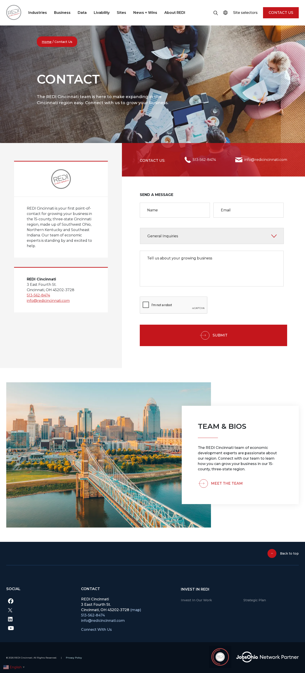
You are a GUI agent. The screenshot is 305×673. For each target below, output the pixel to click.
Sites (121, 13)
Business (62, 13)
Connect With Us (96, 629)
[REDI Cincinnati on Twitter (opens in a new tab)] (40, 610)
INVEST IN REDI (195, 589)
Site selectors (245, 13)
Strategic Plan (254, 600)
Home (47, 42)
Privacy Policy (74, 657)
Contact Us (281, 13)
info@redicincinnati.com (48, 301)
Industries (37, 13)
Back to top (289, 553)
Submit (220, 335)
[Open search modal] (215, 12)
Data (82, 13)
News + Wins (145, 13)
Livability (102, 13)
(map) (135, 610)
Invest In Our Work (196, 600)
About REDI (174, 13)
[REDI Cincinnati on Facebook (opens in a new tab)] (40, 601)
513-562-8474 (38, 295)
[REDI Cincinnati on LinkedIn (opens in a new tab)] (40, 619)
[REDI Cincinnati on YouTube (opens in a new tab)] (40, 628)
